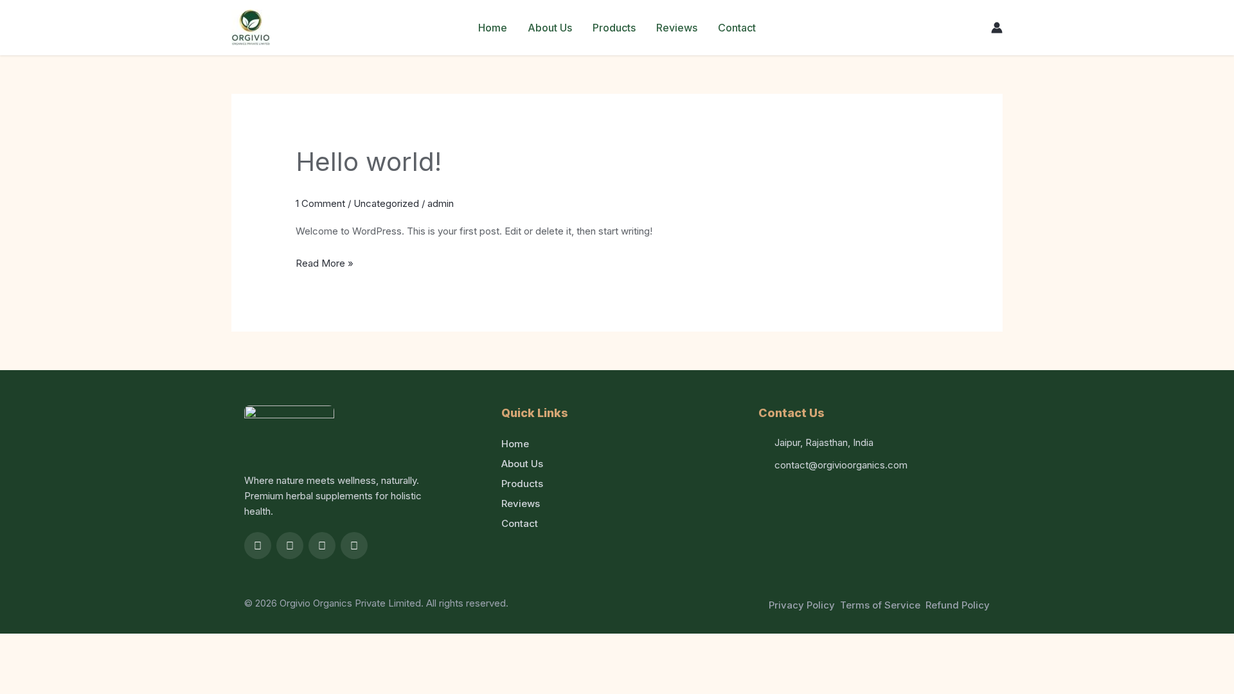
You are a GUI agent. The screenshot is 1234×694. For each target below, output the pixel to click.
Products (614, 27)
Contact (737, 27)
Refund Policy (958, 605)
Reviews (676, 27)
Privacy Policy (802, 605)
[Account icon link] (997, 27)
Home (492, 27)
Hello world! (369, 161)
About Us (550, 27)
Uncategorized (386, 203)
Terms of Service (880, 605)
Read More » (324, 261)
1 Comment (320, 203)
